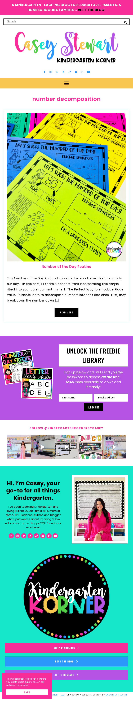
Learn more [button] (22, 685)
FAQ (62, 694)
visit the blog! (92, 10)
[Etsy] (82, 72)
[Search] (125, 22)
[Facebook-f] (44, 72)
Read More (66, 312)
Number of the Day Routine (66, 266)
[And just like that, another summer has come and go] (43, 447)
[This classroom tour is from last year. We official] (114, 447)
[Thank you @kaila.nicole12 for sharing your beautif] (90, 447)
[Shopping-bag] (76, 72)
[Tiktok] (69, 72)
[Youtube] (88, 72)
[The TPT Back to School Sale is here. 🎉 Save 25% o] (66, 447)
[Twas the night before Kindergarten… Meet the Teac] (19, 447)
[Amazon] (63, 72)
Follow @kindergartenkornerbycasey (66, 428)
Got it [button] (27, 692)
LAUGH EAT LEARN (116, 694)
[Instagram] (50, 72)
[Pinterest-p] (57, 72)
